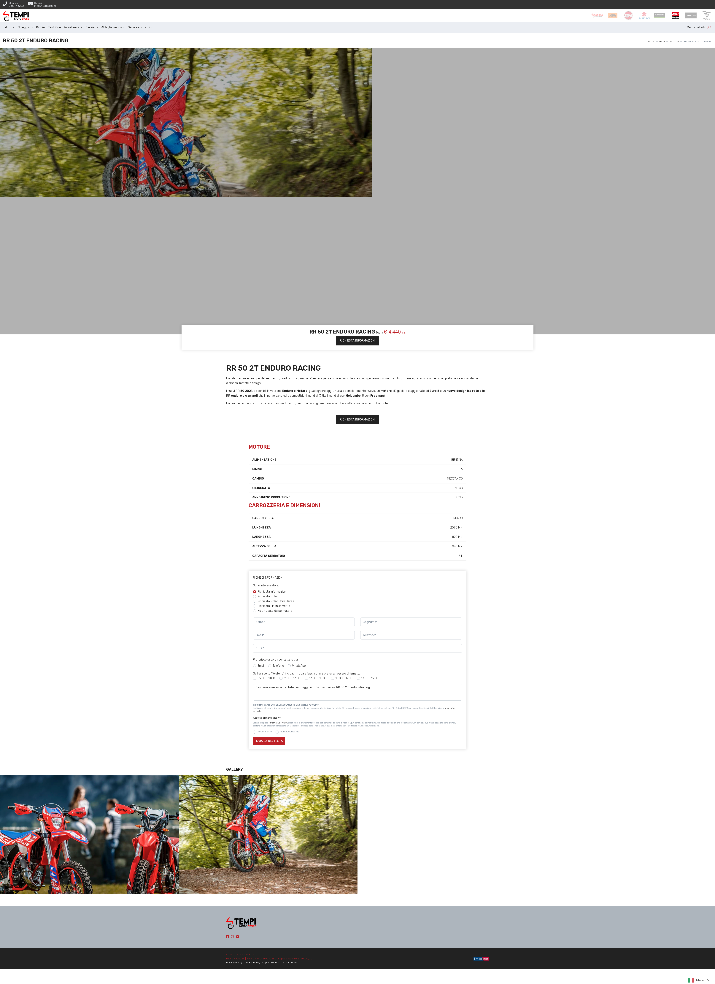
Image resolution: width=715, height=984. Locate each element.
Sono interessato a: (266, 585)
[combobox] (698, 980)
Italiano (700, 980)
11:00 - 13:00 (292, 678)
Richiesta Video (268, 596)
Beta (662, 41)
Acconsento (265, 731)
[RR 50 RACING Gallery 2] (268, 834)
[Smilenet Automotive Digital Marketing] (481, 958)
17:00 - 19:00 (370, 678)
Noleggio (24, 27)
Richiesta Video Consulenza (276, 601)
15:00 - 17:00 (344, 678)
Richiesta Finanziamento (274, 606)
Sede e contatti (139, 27)
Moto (7, 27)
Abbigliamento (111, 27)
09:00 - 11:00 (266, 678)
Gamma (674, 41)
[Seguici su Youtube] (237, 936)
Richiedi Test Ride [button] (48, 27)
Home (650, 41)
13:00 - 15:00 (318, 678)
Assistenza (71, 27)
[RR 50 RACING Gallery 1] (89, 834)
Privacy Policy (234, 962)
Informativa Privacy (278, 723)
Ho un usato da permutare (275, 610)
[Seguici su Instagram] (232, 936)
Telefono (278, 665)
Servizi (90, 27)
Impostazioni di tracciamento (279, 962)
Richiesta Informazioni (357, 340)
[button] (357, 718)
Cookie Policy (252, 962)
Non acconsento (289, 731)
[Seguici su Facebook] (227, 936)
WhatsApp (299, 665)
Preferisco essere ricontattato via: (275, 659)
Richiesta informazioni (272, 591)
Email (261, 665)
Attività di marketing (266, 717)
